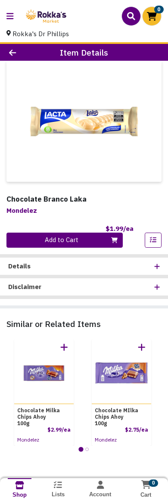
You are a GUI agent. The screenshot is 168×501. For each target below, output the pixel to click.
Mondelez (28, 439)
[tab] (80, 449)
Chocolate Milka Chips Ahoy (38, 416)
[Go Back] (25, 52)
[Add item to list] (153, 240)
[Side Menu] (9, 16)
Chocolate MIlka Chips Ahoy (116, 416)
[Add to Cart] (64, 347)
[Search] (131, 16)
